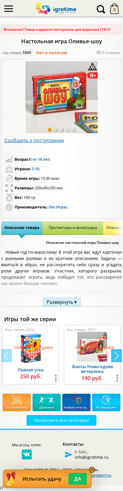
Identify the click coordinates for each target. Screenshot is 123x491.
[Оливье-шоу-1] (61, 97)
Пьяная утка (31, 369)
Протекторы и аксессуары (73, 227)
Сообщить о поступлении (34, 140)
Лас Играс (57, 207)
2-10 (35, 168)
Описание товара (21, 227)
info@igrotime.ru (92, 457)
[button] (49, 129)
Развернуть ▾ (62, 302)
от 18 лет (41, 159)
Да (77, 478)
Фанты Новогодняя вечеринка (92, 369)
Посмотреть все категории (61, 420)
